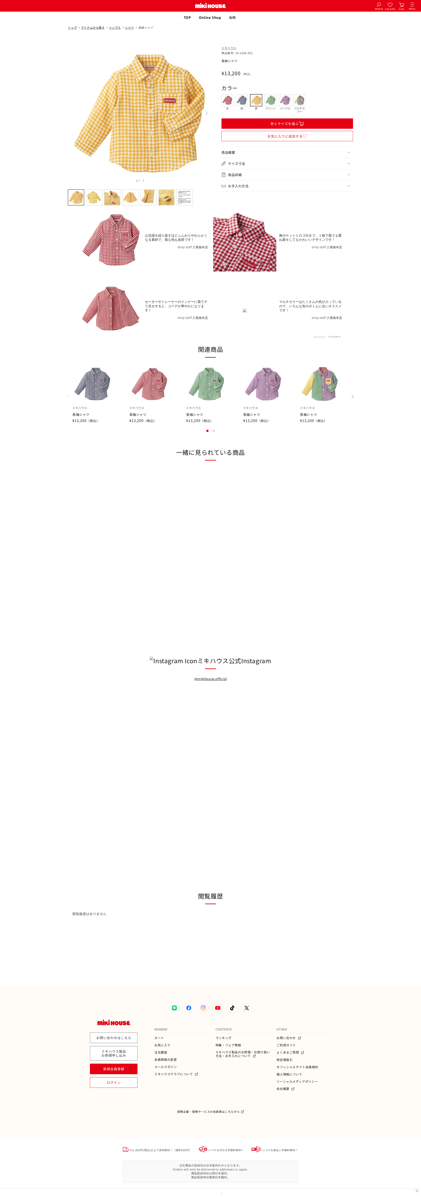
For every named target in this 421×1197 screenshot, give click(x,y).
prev (72, 113)
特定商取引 (285, 1060)
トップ (72, 27)
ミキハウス (228, 48)
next (206, 113)
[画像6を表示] (167, 197)
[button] (287, 152)
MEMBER (161, 1029)
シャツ (129, 27)
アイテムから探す (93, 27)
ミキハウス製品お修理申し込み (114, 1053)
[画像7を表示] (185, 197)
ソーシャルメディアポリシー (297, 1081)
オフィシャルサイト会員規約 (297, 1067)
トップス (115, 27)
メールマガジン (165, 1067)
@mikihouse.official (210, 678)
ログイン (114, 1082)
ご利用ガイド (286, 1045)
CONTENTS (224, 1029)
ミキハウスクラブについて (174, 1074)
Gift (232, 17)
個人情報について (289, 1074)
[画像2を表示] (94, 197)
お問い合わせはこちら (113, 1037)
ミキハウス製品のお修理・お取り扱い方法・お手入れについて (243, 1054)
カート (159, 1038)
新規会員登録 (113, 1069)
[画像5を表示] (148, 197)
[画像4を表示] (130, 197)
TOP (187, 17)
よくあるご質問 (288, 1052)
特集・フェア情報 (228, 1045)
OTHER (282, 1029)
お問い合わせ (286, 1038)
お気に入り (162, 1045)
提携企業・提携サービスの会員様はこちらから (208, 1111)
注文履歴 (160, 1052)
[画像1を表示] (76, 197)
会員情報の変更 (165, 1059)
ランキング (224, 1038)
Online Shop (210, 17)
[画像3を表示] (112, 197)
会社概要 (283, 1089)
